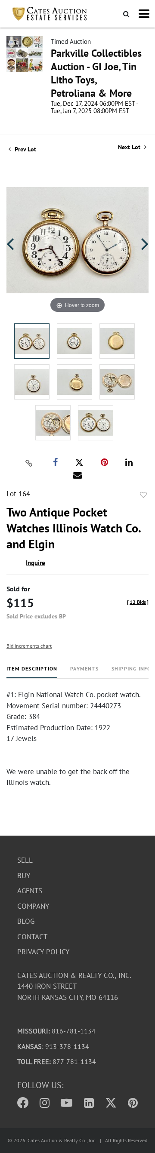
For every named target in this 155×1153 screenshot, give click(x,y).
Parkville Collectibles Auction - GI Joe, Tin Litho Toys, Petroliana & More (96, 73)
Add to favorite (143, 495)
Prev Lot (24, 149)
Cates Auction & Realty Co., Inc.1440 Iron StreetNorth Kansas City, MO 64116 (74, 986)
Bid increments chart (29, 646)
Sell (25, 860)
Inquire (35, 563)
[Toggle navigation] (144, 14)
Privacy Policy (43, 951)
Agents (29, 890)
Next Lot (130, 147)
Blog (25, 921)
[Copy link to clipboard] (29, 463)
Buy (23, 875)
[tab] (31, 672)
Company (33, 906)
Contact (32, 936)
